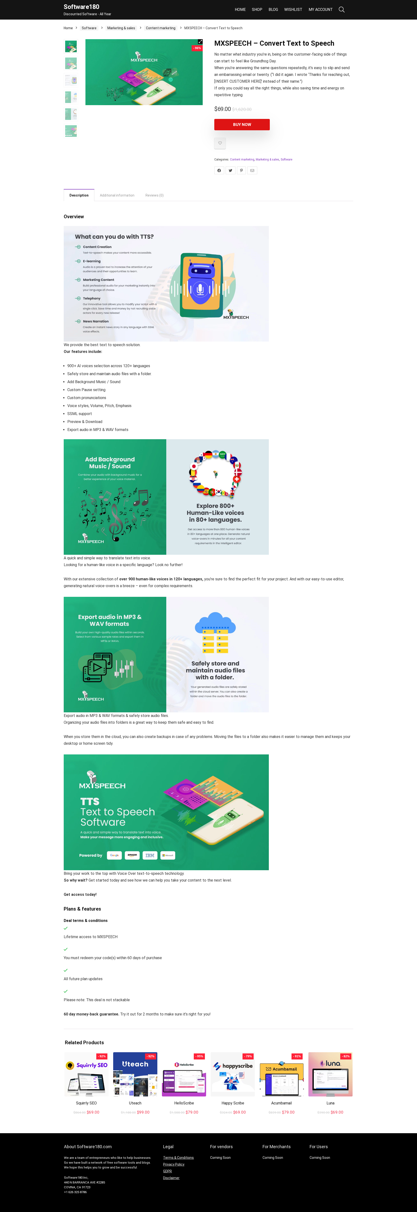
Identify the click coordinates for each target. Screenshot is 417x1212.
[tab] (79, 195)
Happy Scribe (233, 1103)
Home (240, 9)
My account (321, 9)
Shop (257, 9)
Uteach (135, 1103)
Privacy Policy (173, 1164)
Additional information (117, 195)
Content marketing (160, 28)
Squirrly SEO (86, 1103)
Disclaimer (171, 1178)
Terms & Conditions (178, 1158)
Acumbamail (281, 1103)
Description (79, 195)
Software (89, 28)
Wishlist (293, 9)
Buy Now (242, 124)
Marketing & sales (121, 28)
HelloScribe (184, 1103)
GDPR (167, 1171)
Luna (330, 1103)
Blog (273, 9)
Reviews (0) (155, 195)
